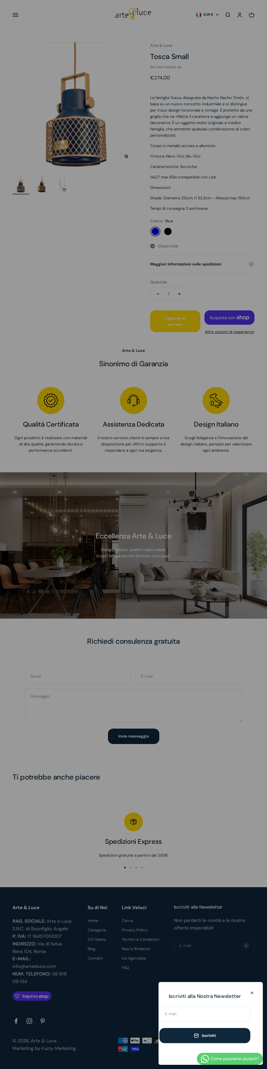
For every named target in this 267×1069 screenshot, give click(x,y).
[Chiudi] (252, 992)
